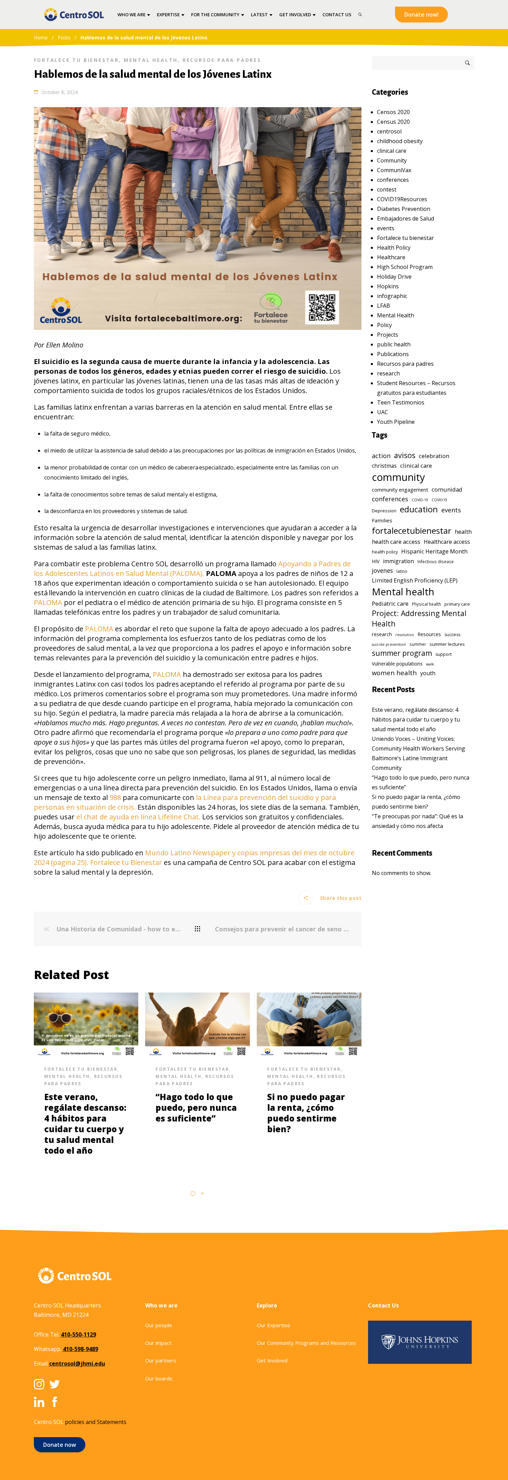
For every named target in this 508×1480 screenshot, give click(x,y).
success (452, 634)
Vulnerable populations (397, 663)
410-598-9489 (80, 1349)
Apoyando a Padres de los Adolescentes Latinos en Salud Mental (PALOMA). (192, 568)
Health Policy (394, 247)
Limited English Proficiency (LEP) (415, 580)
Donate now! (421, 14)
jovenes (382, 570)
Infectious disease (435, 561)
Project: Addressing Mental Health (419, 618)
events (385, 228)
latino (401, 571)
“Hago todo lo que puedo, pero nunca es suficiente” (196, 1107)
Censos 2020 (393, 112)
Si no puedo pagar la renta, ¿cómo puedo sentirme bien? (306, 1113)
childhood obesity (400, 141)
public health (394, 344)
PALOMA (48, 602)
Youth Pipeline (396, 422)
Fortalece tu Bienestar (126, 862)
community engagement (400, 489)
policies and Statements (95, 1422)
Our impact (158, 1342)
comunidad (447, 489)
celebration (434, 456)
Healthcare (391, 257)
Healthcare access (447, 542)
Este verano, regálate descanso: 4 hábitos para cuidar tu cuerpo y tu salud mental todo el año (85, 1123)
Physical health (426, 604)
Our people (158, 1325)
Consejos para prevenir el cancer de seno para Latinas (283, 929)
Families (382, 520)
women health (394, 672)
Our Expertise (273, 1325)
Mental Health (151, 60)
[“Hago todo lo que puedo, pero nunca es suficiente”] (197, 1024)
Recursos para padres (221, 60)
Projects (387, 334)
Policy (384, 325)
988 (115, 797)
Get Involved (272, 1360)
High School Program (405, 267)
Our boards (158, 1378)
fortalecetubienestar (411, 530)
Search (467, 63)
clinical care (391, 151)
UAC (382, 412)
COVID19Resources (402, 199)
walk (430, 664)
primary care (457, 604)
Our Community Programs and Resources (306, 1342)
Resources (429, 634)
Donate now (59, 1445)
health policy (385, 552)
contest (386, 189)
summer (418, 644)
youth (427, 673)
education (419, 509)
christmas (384, 465)
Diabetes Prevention (403, 209)
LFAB (383, 305)
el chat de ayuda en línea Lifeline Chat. (138, 816)
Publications (393, 354)
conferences (393, 180)
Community (392, 160)
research (388, 373)
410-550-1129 (78, 1334)
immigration (398, 561)
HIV (375, 561)
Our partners (160, 1360)
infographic (392, 296)
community (398, 477)
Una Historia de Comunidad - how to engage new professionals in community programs (117, 929)
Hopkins (388, 286)
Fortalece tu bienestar (76, 60)
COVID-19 (420, 499)
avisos (404, 455)
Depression (384, 511)
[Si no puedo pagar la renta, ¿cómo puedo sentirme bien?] (309, 1024)
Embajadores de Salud (405, 218)
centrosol (389, 131)
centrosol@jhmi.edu (77, 1363)
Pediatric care (390, 603)
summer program (402, 653)
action (381, 455)
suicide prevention (389, 644)
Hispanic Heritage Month (434, 551)
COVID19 (439, 499)
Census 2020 (393, 121)
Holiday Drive (394, 276)
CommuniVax (394, 170)
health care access (396, 542)
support (443, 654)
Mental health (403, 591)
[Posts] (197, 929)
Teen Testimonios (400, 402)
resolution (404, 634)
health (463, 532)
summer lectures (447, 644)
